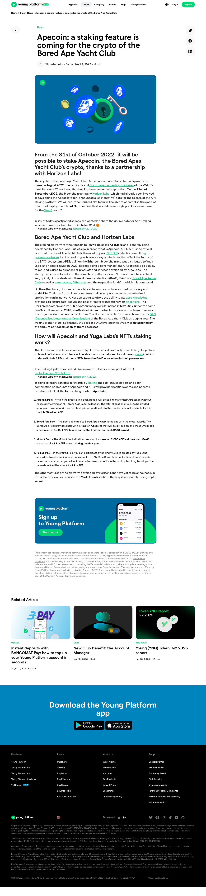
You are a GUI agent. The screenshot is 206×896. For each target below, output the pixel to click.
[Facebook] (157, 818)
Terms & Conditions (50, 849)
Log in (175, 4)
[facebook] (190, 41)
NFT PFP (112, 253)
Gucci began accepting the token (111, 185)
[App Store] (118, 817)
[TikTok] (170, 818)
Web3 (48, 210)
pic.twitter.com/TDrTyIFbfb (52, 373)
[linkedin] (190, 52)
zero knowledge (136, 297)
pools (139, 354)
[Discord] (183, 818)
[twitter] (190, 31)
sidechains (133, 301)
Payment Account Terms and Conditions (66, 576)
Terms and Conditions (101, 564)
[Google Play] (124, 817)
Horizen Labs (100, 193)
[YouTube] (176, 818)
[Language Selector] (167, 4)
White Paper (117, 841)
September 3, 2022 (84, 376)
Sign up (188, 4)
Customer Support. (105, 849)
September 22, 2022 (84, 228)
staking (92, 382)
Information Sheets (109, 846)
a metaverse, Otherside (70, 282)
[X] (151, 818)
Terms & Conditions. (133, 846)
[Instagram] (164, 818)
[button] (95, 520)
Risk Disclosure (58, 869)
